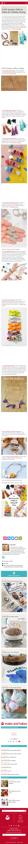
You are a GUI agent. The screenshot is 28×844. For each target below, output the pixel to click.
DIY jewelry (6, 565)
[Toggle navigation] (26, 3)
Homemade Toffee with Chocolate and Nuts (11, 750)
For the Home (5, 615)
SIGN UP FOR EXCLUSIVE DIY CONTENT (14, 832)
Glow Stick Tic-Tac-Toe (6, 771)
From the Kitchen (5, 748)
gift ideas (12, 565)
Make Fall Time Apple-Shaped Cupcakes (10, 774)
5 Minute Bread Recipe (6, 767)
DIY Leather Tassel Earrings (9, 110)
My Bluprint (13, 73)
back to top (20, 842)
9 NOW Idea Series (16, 29)
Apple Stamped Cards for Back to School (14, 801)
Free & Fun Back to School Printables (14, 782)
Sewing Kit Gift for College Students (10, 616)
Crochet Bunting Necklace (9, 365)
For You (4, 7)
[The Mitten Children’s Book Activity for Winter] (14, 597)
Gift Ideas (6, 563)
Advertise (20, 817)
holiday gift (6, 567)
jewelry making (19, 567)
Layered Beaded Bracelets (9, 251)
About (20, 815)
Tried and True (14, 207)
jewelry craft (12, 567)
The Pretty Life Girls (16, 142)
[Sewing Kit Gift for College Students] (14, 632)
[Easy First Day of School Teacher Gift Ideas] (14, 703)
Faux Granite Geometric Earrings (10, 202)
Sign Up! (14, 734)
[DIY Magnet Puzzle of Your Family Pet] (14, 668)
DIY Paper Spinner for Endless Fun (8, 757)
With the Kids (5, 579)
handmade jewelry (18, 565)
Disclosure (20, 820)
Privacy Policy (20, 821)
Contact (20, 818)
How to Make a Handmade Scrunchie (11, 431)
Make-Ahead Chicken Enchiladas (8, 760)
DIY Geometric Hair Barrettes (10, 138)
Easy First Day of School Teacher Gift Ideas (11, 687)
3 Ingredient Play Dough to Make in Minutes (11, 754)
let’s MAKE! (14, 838)
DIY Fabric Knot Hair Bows (9, 300)
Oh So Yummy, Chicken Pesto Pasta (9, 764)
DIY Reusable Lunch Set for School (15, 792)
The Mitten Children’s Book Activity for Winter (12, 581)
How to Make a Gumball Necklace (11, 456)
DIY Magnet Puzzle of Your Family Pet (10, 652)
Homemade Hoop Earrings (9, 70)
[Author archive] (3, 557)
